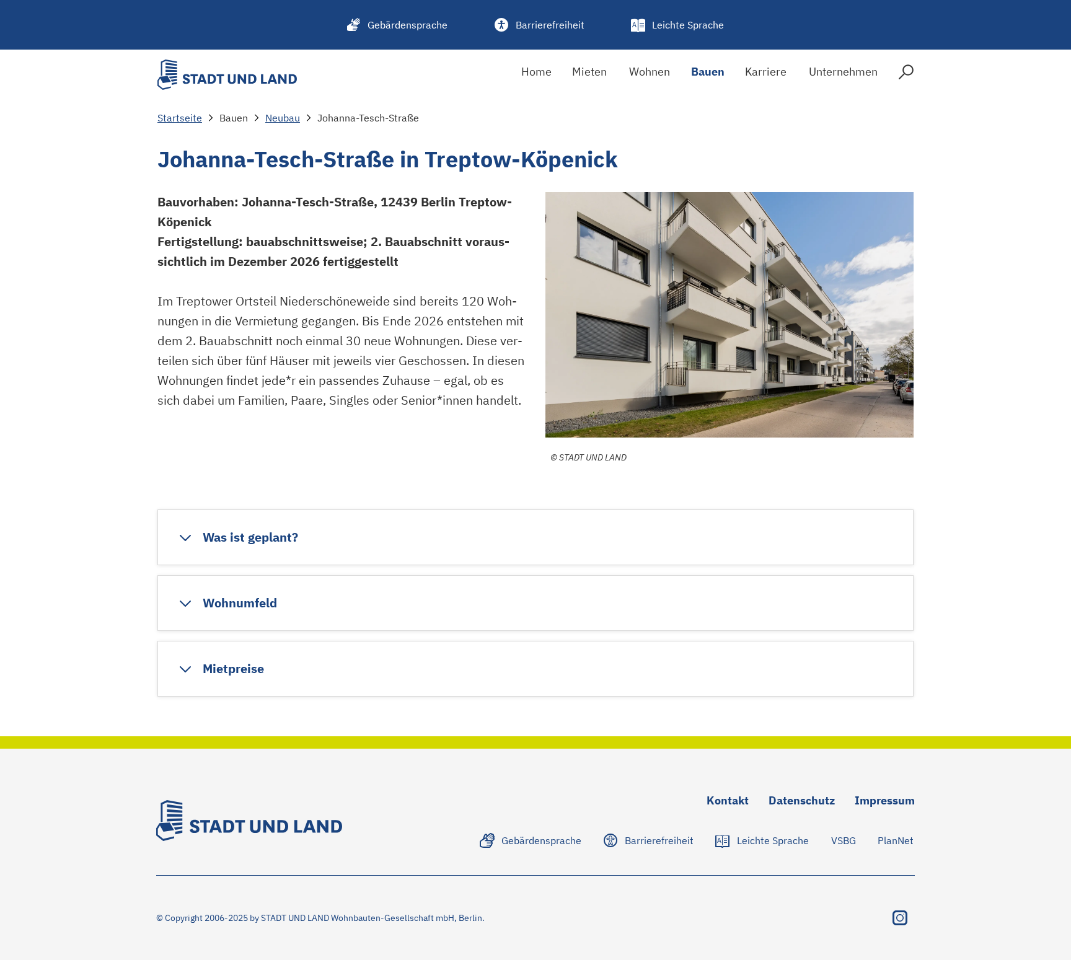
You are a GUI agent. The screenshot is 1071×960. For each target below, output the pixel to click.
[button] (238, 537)
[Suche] (906, 74)
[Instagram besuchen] (899, 917)
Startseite (179, 118)
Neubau (282, 118)
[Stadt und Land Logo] (227, 74)
